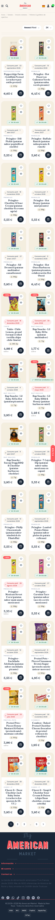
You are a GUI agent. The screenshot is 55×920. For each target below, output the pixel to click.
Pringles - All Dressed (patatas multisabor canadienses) (13, 268)
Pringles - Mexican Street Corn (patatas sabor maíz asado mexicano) (13, 597)
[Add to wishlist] (21, 41)
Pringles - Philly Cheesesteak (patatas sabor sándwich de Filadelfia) (14, 533)
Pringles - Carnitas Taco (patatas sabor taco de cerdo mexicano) (41, 597)
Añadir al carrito (20, 93)
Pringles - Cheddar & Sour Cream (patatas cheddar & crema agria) (14, 206)
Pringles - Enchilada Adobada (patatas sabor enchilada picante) (13, 664)
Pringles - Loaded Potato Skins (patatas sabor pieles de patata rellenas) (41, 533)
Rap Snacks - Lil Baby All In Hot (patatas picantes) (14, 399)
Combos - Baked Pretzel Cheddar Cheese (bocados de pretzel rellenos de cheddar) (41, 730)
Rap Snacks (37, 326)
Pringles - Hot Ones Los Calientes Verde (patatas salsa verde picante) (41, 79)
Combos (35, 720)
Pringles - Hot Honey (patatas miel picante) (41, 203)
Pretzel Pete (37, 656)
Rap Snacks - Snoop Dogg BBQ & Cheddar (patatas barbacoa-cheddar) (13, 467)
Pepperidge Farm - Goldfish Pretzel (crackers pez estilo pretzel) (14, 78)
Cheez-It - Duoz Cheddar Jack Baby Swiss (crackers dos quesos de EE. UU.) (13, 797)
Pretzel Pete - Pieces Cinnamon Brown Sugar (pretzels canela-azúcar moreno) (41, 664)
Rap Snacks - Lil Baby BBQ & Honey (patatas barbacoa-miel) (41, 400)
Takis (6, 326)
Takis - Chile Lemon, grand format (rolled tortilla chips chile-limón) (14, 334)
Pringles (35, 71)
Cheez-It (8, 787)
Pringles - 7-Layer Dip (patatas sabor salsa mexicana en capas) (41, 465)
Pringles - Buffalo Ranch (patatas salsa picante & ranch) (41, 142)
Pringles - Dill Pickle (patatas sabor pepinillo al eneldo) (13, 142)
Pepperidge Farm (12, 71)
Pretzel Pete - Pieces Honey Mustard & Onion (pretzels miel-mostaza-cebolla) (13, 728)
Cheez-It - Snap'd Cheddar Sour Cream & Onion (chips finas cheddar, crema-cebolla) (41, 797)
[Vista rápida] (21, 47)
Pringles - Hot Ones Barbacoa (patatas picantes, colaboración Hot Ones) (41, 270)
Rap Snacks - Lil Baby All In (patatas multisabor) (41, 333)
